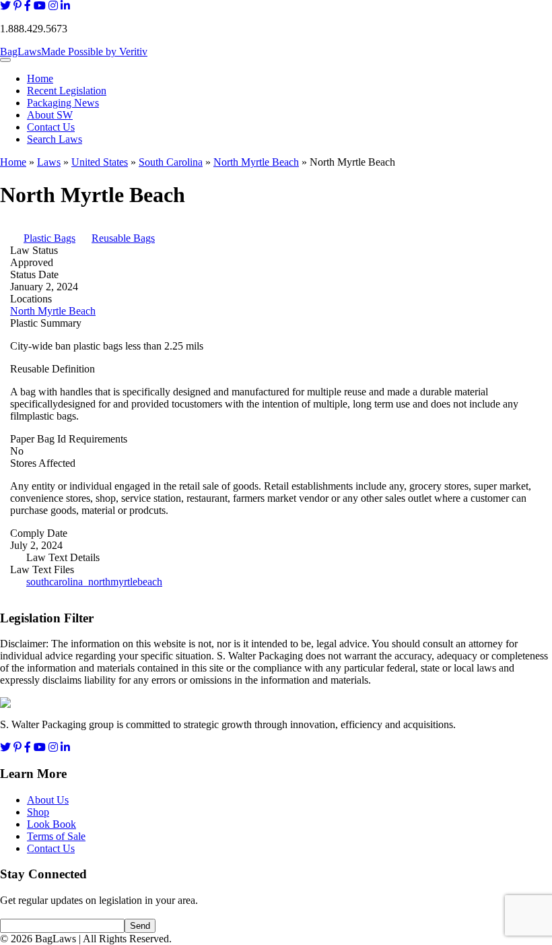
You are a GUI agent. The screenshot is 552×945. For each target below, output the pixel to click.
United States (99, 162)
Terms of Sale (56, 836)
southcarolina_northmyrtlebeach (94, 581)
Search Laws (54, 139)
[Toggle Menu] (5, 60)
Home (40, 78)
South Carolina (171, 162)
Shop (38, 812)
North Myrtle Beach (256, 162)
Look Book (51, 824)
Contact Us (51, 127)
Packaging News (63, 102)
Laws (49, 162)
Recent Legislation (66, 90)
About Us (48, 800)
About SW (50, 115)
